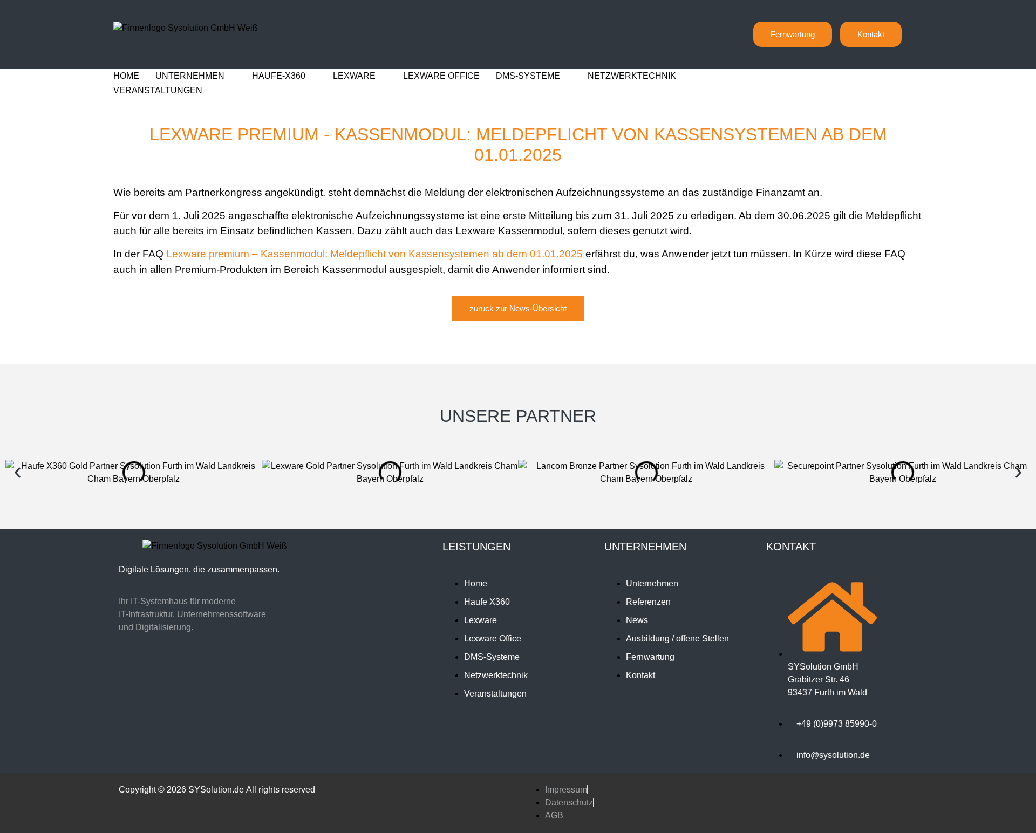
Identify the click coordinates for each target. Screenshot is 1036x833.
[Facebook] (196, 679)
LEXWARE (354, 75)
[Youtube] (271, 679)
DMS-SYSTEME (528, 75)
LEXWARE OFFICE (441, 75)
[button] (17, 473)
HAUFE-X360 (278, 75)
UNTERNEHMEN (189, 75)
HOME (126, 75)
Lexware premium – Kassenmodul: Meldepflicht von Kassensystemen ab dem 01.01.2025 (374, 254)
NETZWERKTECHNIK (632, 75)
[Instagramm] (158, 679)
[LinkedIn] (234, 679)
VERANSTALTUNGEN (157, 90)
